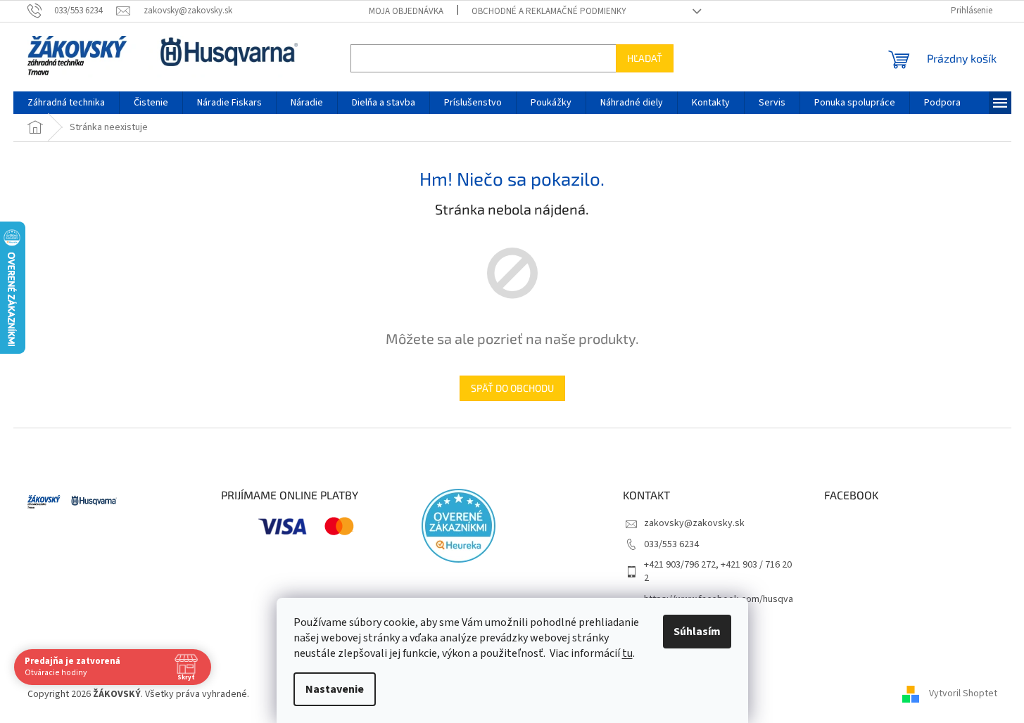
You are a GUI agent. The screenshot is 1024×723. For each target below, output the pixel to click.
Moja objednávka (406, 11)
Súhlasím (697, 631)
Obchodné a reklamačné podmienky (549, 11)
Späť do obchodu (512, 388)
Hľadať (644, 58)
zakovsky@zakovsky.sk (694, 523)
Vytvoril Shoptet (963, 694)
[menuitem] (66, 102)
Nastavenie (334, 689)
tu (627, 653)
